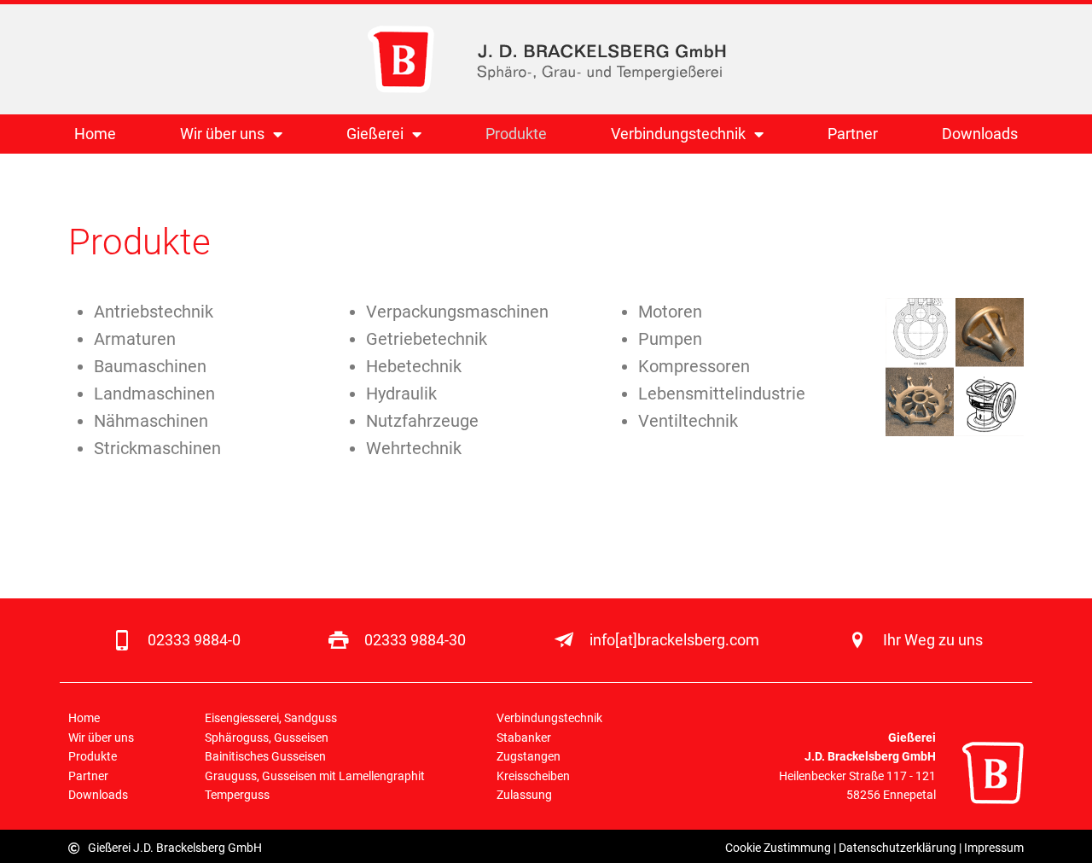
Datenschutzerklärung (897, 847)
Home (95, 134)
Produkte (516, 134)
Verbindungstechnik (678, 134)
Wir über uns (222, 134)
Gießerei (375, 134)
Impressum (994, 847)
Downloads (980, 134)
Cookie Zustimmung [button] (778, 847)
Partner (853, 134)
